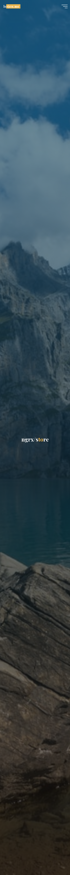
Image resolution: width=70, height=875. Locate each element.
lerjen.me (11, 6)
